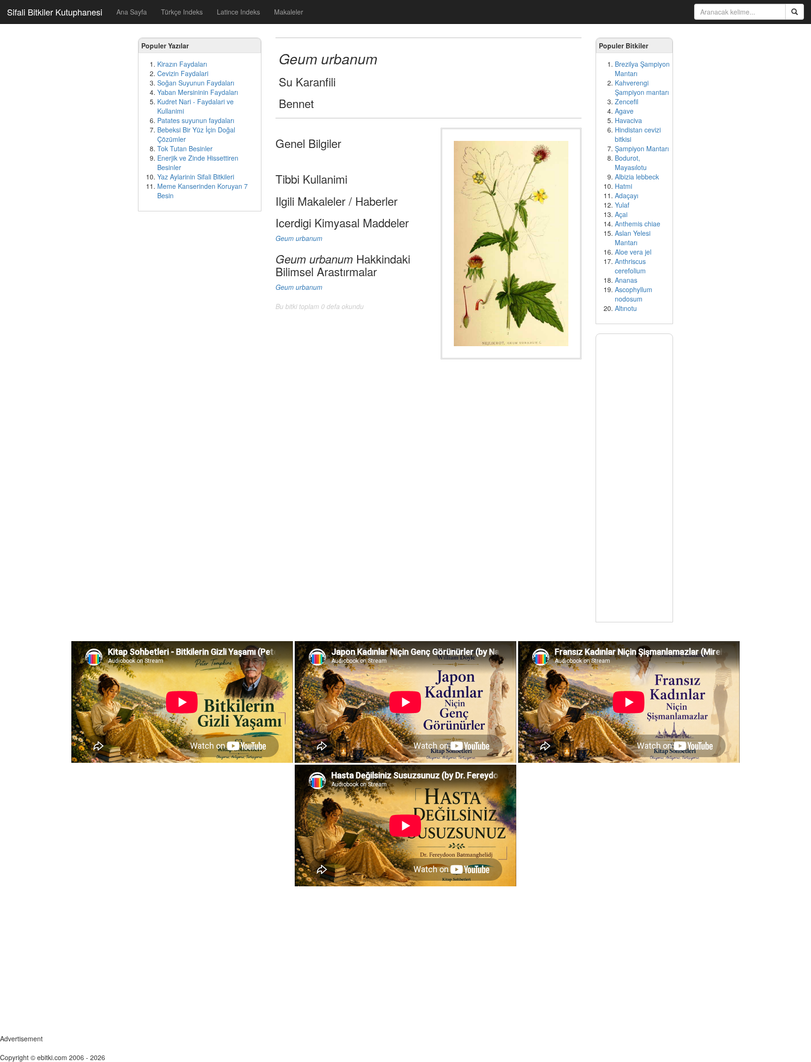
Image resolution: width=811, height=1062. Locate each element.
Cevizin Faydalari (182, 73)
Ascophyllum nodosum (633, 294)
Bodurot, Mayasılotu (631, 162)
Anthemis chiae (637, 223)
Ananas (626, 280)
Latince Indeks (238, 11)
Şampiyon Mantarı (642, 148)
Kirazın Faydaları (182, 64)
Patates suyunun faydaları (195, 120)
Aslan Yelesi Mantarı (632, 237)
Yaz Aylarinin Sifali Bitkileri (195, 176)
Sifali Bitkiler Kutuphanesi (54, 12)
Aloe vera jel (633, 251)
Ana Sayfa (131, 11)
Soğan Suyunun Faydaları (195, 82)
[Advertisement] (199, 362)
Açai (621, 214)
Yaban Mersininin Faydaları (197, 92)
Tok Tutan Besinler (185, 148)
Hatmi (623, 186)
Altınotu (626, 308)
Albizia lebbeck (637, 176)
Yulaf (622, 204)
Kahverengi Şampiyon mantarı (642, 87)
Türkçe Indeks (182, 11)
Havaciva (628, 120)
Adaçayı (626, 195)
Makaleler (288, 11)
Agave (624, 111)
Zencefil (626, 101)
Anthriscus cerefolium (630, 265)
